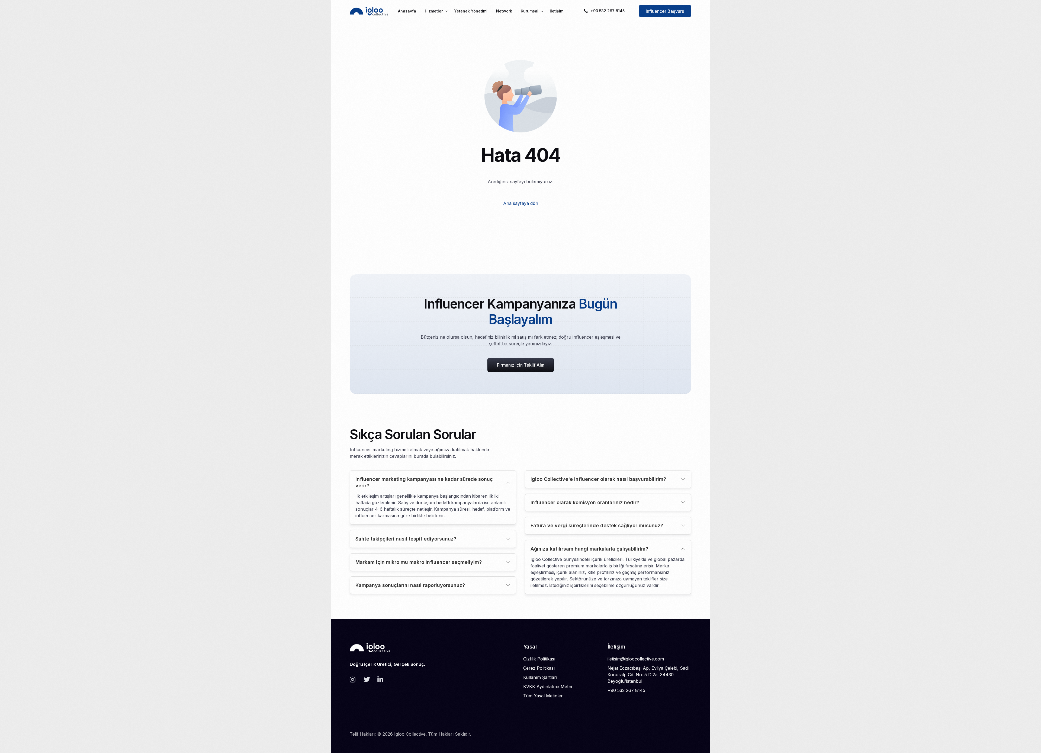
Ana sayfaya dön (520, 203)
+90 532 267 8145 (607, 10)
